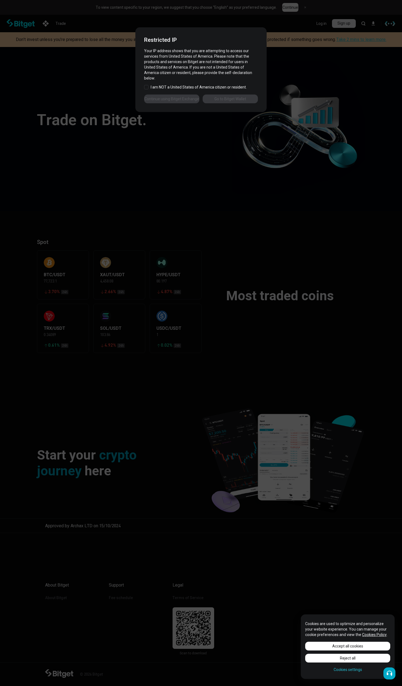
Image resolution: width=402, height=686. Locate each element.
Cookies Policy (374, 634)
